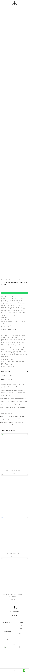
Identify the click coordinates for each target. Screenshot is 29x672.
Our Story (21, 625)
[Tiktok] (14, 615)
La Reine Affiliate (8, 634)
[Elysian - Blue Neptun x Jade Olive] (14, 450)
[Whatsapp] (16, 615)
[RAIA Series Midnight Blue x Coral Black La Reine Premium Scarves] (14, 575)
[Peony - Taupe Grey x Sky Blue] (14, 534)
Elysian (21, 280)
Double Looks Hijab (11, 280)
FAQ (7, 639)
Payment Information (7, 628)
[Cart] (24, 3)
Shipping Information (7, 631)
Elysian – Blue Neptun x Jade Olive (13, 470)
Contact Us (8, 636)
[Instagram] (12, 615)
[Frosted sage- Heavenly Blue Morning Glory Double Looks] (14, 491)
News (21, 628)
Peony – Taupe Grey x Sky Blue (13, 553)
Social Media (21, 633)
